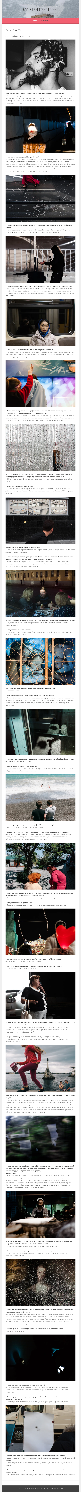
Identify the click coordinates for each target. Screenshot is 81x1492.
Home (35, 20)
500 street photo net (40, 9)
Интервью (44, 20)
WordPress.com (57, 1488)
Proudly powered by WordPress (29, 1488)
